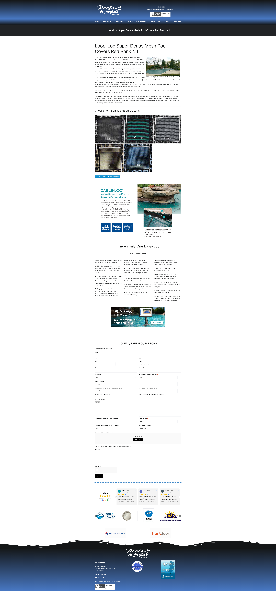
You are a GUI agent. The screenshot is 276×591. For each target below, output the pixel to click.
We (96, 96)
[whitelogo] (109, 5)
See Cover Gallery (114, 176)
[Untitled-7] (138, 561)
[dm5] (138, 158)
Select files (138, 440)
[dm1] (109, 129)
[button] (116, 497)
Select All (98, 402)
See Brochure (101, 176)
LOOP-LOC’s (98, 69)
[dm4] (109, 158)
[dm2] (138, 129)
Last (140, 358)
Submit (99, 476)
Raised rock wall (101, 397)
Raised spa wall (101, 399)
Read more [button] (120, 503)
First (96, 358)
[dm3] (166, 129)
